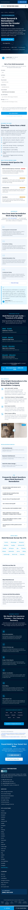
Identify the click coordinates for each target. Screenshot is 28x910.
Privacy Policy (2, 902)
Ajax (18, 548)
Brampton (21, 542)
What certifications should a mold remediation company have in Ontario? (12, 513)
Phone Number (4, 80)
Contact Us (3, 884)
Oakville (4, 548)
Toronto (6, 542)
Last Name (3, 75)
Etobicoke (22, 554)
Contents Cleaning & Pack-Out (7, 804)
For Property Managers (7, 902)
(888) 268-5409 (23, 2)
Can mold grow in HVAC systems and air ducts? (12, 525)
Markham (6, 545)
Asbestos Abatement (5, 798)
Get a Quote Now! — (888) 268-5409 (15, 368)
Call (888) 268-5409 (8, 39)
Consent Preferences (25, 902)
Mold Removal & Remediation (7, 795)
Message (4, 99)
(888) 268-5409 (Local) (7, 779)
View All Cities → (5, 867)
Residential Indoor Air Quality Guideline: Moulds (11, 736)
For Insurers (11, 902)
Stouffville (3, 863)
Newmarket (11, 551)
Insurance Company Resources (13, 723)
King (2, 852)
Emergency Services (5, 880)
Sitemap (15, 901)
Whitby (24, 551)
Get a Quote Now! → (14, 113)
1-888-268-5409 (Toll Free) (8, 781)
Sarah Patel (9, 57)
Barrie (2, 842)
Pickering (23, 548)
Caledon (2, 855)
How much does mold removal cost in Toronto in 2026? (12, 488)
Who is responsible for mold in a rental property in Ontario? (12, 519)
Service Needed (4, 89)
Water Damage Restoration (7, 791)
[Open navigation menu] (25, 6)
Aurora (18, 551)
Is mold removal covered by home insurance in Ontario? (11, 494)
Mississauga (13, 542)
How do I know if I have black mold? (11, 499)
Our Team (3, 876)
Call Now (8, 908)
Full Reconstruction (5, 802)
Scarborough (6, 554)
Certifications (4, 878)
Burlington (11, 548)
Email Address (3, 84)
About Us (3, 874)
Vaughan (13, 545)
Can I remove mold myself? (9, 503)
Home (2, 12)
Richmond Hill (21, 545)
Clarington (3, 865)
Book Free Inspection (13, 759)
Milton (2, 857)
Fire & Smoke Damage (6, 793)
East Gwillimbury (4, 861)
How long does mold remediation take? (12, 508)
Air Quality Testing (5, 800)
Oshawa (4, 551)
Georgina (3, 859)
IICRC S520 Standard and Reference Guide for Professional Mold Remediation (13, 734)
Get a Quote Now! (5, 886)
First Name (3, 70)
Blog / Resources (4, 882)
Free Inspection (6, 43)
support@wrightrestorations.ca (8, 783)
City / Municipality (4, 94)
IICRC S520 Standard (12, 218)
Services (6, 12)
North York (14, 554)
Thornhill (3, 850)
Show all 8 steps (14, 282)
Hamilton (3, 836)
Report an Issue (19, 902)
